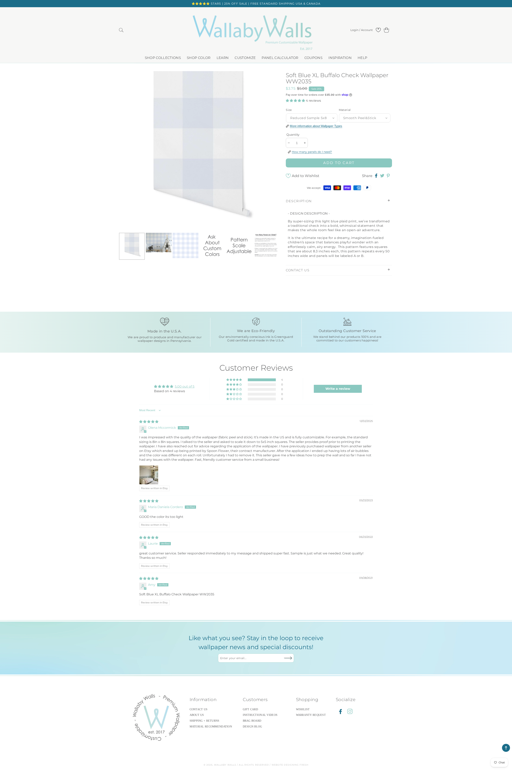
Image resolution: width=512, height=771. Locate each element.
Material (345, 110)
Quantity (292, 134)
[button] (121, 30)
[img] (148, 422)
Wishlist (303, 709)
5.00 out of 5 (184, 386)
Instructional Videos (260, 714)
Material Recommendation (211, 726)
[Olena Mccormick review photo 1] (148, 474)
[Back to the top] (506, 748)
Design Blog (252, 726)
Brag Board (252, 720)
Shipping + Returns (204, 720)
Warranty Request (311, 714)
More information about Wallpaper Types (316, 126)
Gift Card (250, 709)
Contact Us (199, 709)
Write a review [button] (337, 389)
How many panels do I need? (312, 151)
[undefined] (125, 150)
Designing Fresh (296, 764)
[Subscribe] (288, 658)
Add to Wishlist (305, 176)
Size (289, 110)
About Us (197, 714)
